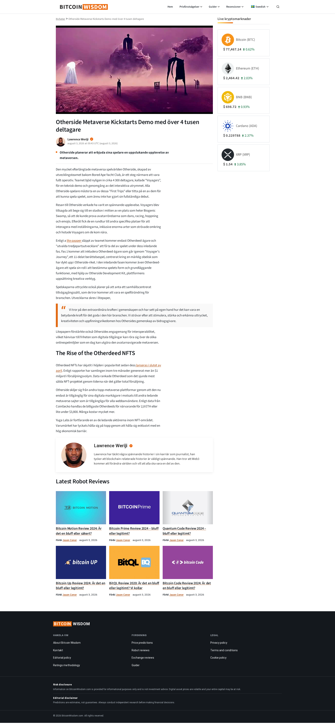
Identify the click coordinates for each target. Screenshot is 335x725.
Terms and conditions (224, 650)
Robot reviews (140, 650)
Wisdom (72, 624)
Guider (213, 7)
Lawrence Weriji (110, 445)
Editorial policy (62, 657)
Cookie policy (218, 657)
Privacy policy (218, 642)
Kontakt (58, 650)
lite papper (74, 240)
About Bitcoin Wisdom (67, 642)
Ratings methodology (66, 665)
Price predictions (142, 642)
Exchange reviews (143, 657)
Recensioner (233, 7)
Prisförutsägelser (189, 7)
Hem (170, 7)
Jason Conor (70, 540)
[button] (278, 7)
